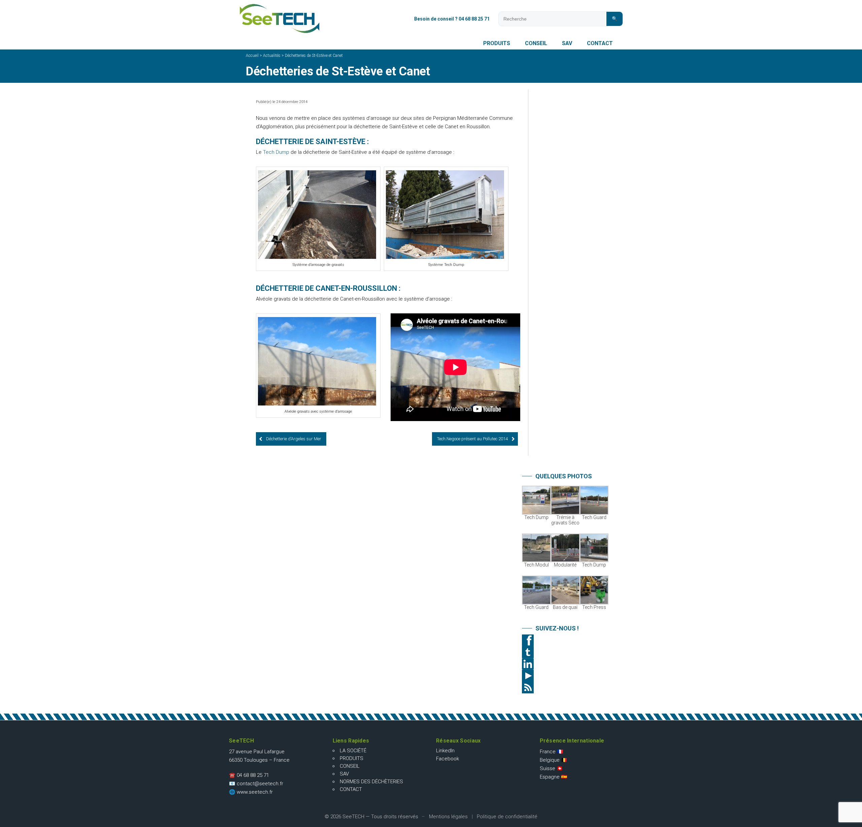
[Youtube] (565, 676)
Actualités (271, 55)
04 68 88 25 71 (253, 775)
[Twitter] (565, 652)
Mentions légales (448, 817)
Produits (496, 43)
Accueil (252, 55)
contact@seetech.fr (260, 784)
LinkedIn (445, 751)
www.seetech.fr (255, 792)
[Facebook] (565, 640)
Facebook (447, 759)
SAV (567, 43)
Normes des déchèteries (371, 782)
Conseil (536, 43)
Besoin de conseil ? (452, 19)
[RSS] (565, 687)
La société (353, 751)
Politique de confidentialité (507, 817)
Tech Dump (276, 152)
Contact (600, 43)
